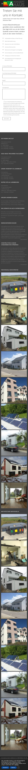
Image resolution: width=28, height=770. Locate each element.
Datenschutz (6, 103)
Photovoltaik (14, 204)
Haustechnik (11, 215)
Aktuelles (3, 211)
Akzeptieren (5, 767)
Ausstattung (18, 211)
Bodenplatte (12, 201)
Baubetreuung (4, 213)
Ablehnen (13, 767)
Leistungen (21, 215)
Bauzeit (11, 213)
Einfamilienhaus (20, 201)
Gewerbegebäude (5, 202)
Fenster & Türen (17, 213)
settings (16, 764)
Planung (3, 217)
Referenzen (21, 204)
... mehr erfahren (23, 239)
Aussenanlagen (5, 201)
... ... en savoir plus (23, 264)
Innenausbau (14, 202)
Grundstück (4, 215)
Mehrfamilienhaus (5, 204)
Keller (19, 202)
